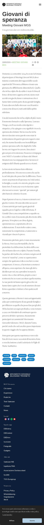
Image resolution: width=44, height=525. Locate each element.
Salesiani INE (9, 462)
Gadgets (7, 451)
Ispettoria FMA (9, 466)
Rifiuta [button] (11, 521)
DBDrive (7, 437)
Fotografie (7, 446)
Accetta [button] (32, 521)
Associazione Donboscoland (14, 470)
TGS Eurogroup (10, 479)
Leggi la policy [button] (7, 515)
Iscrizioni (7, 442)
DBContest (8, 433)
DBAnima (7, 429)
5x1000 (6, 475)
